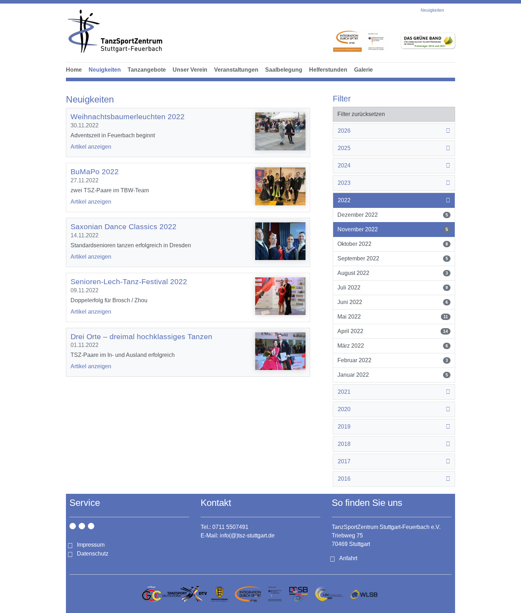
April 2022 (392, 331)
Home (74, 70)
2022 (344, 200)
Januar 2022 (392, 375)
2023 (344, 183)
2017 (344, 461)
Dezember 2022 (392, 215)
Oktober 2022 (392, 244)
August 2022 (392, 273)
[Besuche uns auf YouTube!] (91, 526)
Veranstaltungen (236, 70)
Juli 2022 (392, 288)
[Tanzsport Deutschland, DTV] (184, 594)
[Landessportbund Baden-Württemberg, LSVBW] (329, 594)
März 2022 (392, 346)
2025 (344, 148)
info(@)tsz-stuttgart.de (247, 535)
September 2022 (392, 258)
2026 (344, 131)
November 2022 (392, 229)
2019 (344, 427)
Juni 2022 (392, 302)
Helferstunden (328, 70)
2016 (344, 479)
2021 (344, 392)
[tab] (394, 131)
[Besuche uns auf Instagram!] (72, 526)
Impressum (91, 545)
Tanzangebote (147, 70)
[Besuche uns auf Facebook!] (82, 526)
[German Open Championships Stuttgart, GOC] (151, 594)
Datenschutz (92, 554)
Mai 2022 (392, 317)
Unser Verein (190, 70)
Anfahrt (348, 558)
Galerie (363, 70)
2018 (344, 444)
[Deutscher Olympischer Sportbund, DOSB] (298, 594)
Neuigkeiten (105, 70)
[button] (147, 78)
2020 (344, 409)
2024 (344, 165)
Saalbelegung (283, 70)
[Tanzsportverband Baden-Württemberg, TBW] (219, 594)
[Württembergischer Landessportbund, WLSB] (364, 594)
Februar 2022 (392, 360)
